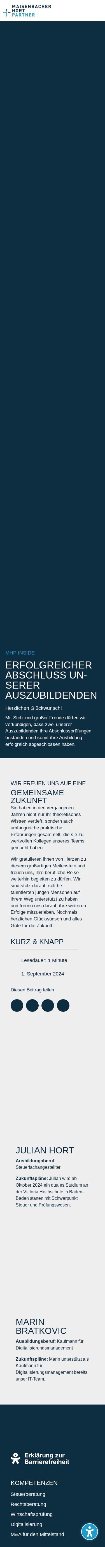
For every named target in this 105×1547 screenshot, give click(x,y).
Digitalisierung (26, 1524)
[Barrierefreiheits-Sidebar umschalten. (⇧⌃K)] (89, 1531)
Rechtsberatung (28, 1504)
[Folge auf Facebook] (18, 1433)
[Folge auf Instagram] (34, 1433)
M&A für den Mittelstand (37, 1534)
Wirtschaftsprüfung (32, 1514)
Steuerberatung (28, 1494)
